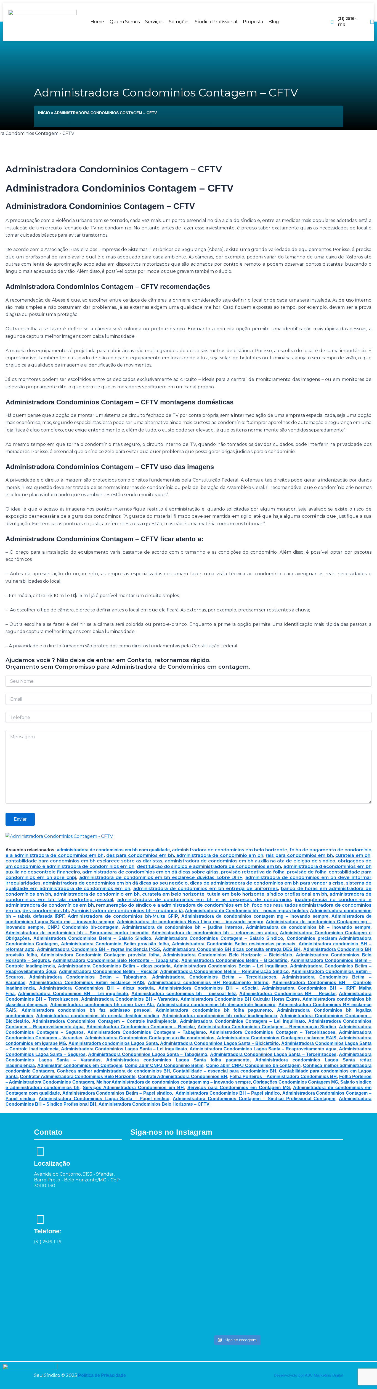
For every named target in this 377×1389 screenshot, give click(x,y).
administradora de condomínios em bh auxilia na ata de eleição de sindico (250, 861)
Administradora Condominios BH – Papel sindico (228, 1093)
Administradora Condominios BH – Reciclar (287, 993)
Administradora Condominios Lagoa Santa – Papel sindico (104, 1098)
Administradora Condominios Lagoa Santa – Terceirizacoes (273, 1054)
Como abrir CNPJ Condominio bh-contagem (253, 1065)
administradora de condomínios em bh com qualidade (113, 849)
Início (44, 113)
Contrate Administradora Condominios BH (182, 1076)
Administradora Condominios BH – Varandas (129, 999)
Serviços (154, 21)
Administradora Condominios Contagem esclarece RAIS (276, 1037)
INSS (154, 949)
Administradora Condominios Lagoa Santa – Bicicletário (219, 1043)
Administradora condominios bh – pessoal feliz (183, 993)
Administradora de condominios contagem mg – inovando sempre (254, 916)
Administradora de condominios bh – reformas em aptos (214, 932)
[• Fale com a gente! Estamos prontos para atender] (150, 1240)
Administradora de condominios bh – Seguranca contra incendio (77, 932)
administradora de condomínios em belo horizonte (229, 849)
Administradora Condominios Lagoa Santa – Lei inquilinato (124, 1049)
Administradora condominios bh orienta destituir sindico (97, 1015)
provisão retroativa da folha (252, 872)
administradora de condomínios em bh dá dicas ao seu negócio (115, 883)
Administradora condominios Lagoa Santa (113, 1043)
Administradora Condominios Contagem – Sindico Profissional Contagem (254, 1098)
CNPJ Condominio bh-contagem (83, 927)
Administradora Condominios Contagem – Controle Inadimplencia (104, 1021)
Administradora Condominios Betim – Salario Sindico (92, 938)
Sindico (273, 938)
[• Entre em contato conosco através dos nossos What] (236, 1185)
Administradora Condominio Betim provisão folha (115, 943)
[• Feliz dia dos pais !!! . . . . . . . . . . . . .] (280, 1167)
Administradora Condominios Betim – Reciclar (108, 971)
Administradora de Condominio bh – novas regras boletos (246, 910)
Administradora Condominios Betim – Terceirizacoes (214, 977)
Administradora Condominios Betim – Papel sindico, (118, 1093)
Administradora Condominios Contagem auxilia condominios (150, 1037)
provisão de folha (306, 872)
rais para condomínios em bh (299, 855)
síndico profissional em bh (297, 894)
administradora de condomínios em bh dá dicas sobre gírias (150, 872)
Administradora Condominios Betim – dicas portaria (114, 966)
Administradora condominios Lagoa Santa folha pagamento (177, 1060)
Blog (274, 21)
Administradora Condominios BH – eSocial (207, 988)
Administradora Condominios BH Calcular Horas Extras (240, 999)
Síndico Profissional (216, 21)
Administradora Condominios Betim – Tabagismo (88, 977)
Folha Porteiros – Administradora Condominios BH (283, 1076)
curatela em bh (352, 855)
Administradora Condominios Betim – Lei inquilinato (230, 966)
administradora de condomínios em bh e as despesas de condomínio (204, 899)
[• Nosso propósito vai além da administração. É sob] (193, 1236)
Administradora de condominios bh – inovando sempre (308, 927)
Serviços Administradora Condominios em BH (133, 1087)
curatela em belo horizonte (173, 894)
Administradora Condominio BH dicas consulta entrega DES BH (232, 949)
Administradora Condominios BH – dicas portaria (96, 988)
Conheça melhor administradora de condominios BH (113, 1071)
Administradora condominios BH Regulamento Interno (208, 982)
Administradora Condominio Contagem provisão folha (100, 955)
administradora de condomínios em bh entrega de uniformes (205, 888)
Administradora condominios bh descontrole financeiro (216, 1004)
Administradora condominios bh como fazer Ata (102, 1004)
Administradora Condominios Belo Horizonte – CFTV (154, 1104)
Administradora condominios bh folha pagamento (214, 1010)
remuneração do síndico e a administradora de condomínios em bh (172, 905)
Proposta (253, 21)
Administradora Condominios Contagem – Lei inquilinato (242, 1021)
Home (97, 21)
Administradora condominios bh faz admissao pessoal (86, 1010)
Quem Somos (125, 21)
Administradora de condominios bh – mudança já (127, 910)
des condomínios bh (45, 910)
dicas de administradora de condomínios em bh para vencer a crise (267, 883)
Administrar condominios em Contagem (79, 1065)
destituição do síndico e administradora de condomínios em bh (209, 866)
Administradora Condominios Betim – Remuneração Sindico (224, 971)
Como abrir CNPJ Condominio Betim (164, 1065)
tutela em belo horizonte (235, 894)
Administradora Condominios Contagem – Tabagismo (146, 1032)
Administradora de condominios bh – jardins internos (182, 927)
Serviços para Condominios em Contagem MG (238, 1087)
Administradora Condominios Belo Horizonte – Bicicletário (227, 955)
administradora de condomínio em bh (219, 855)
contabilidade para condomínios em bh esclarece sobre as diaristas (84, 861)
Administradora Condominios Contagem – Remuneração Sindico (267, 1026)
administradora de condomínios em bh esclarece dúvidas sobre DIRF (160, 877)
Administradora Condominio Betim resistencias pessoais (233, 943)
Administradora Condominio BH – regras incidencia (92, 949)
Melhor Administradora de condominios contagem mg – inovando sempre (173, 1082)
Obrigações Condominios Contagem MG (295, 1082)
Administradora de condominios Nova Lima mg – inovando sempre (190, 921)
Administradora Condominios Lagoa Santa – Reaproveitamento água (263, 1049)
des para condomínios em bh (140, 855)
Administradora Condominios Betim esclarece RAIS (86, 982)
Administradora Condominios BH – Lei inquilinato (73, 993)
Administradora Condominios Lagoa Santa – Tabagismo (147, 1054)
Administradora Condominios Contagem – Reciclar (140, 1026)
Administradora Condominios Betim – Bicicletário (234, 960)
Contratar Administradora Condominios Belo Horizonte (78, 1076)
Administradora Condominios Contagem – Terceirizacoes (272, 1032)
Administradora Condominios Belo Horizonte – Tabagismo (115, 960)
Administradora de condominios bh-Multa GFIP (123, 916)
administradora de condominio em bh (97, 894)
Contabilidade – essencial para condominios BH (224, 1071)
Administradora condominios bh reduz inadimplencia (219, 1015)
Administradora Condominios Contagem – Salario (209, 938)
